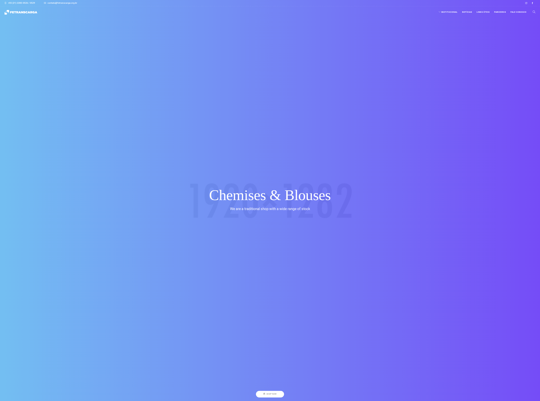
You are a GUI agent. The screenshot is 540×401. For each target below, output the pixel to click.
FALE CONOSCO (518, 12)
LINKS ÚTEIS (483, 12)
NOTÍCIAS (467, 12)
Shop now (271, 394)
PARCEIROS (500, 12)
